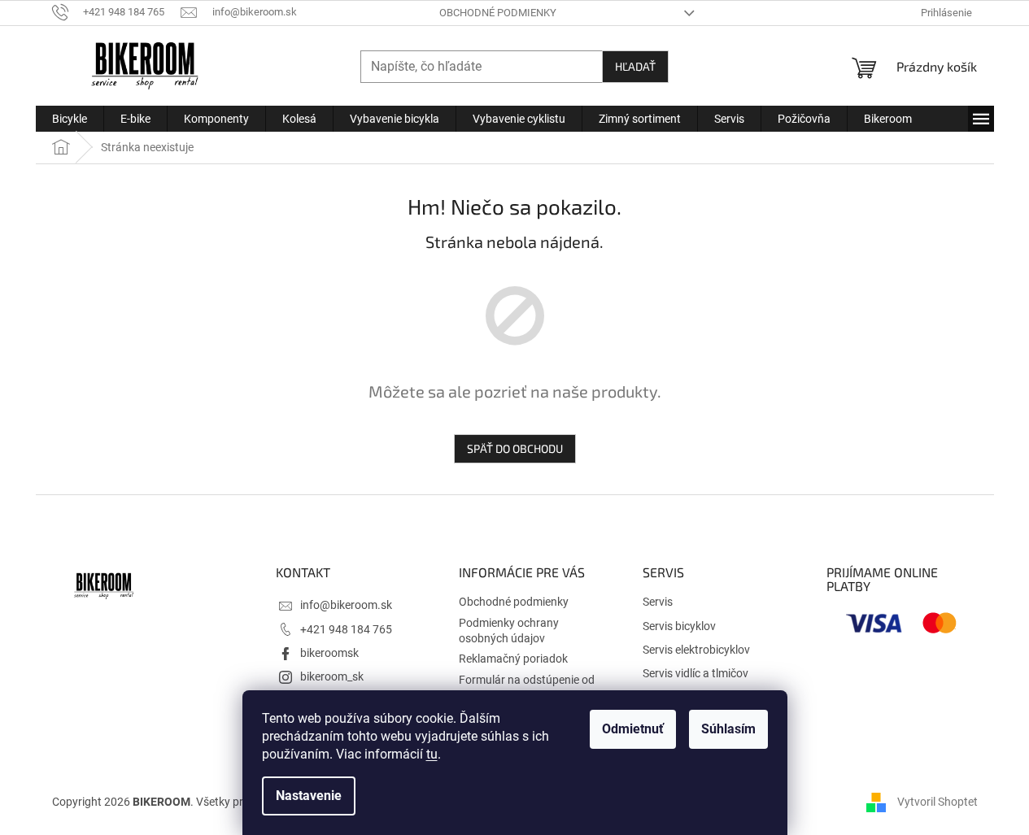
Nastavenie (309, 795)
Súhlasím (728, 729)
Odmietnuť (633, 729)
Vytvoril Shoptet (937, 800)
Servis (658, 601)
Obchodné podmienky (497, 13)
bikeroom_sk (332, 676)
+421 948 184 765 (346, 629)
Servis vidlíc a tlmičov (695, 673)
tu (432, 754)
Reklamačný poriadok (513, 658)
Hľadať (635, 66)
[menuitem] (69, 119)
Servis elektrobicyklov (696, 649)
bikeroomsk (329, 652)
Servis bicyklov (679, 626)
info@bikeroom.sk (346, 604)
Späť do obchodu (515, 448)
